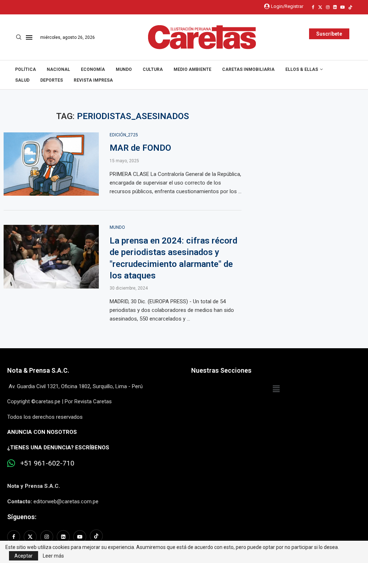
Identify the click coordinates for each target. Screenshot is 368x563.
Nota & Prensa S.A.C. (38, 370)
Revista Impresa (93, 80)
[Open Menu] (29, 37)
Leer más (53, 555)
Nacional (58, 69)
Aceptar (23, 556)
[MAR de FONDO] (51, 164)
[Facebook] (313, 7)
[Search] (18, 37)
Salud (22, 80)
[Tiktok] (350, 7)
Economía (93, 69)
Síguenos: (21, 517)
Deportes (51, 80)
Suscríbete (329, 34)
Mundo (124, 69)
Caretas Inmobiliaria (248, 69)
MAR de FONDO (140, 148)
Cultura (153, 69)
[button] (276, 389)
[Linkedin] (335, 7)
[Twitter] (320, 7)
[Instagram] (328, 7)
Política (25, 69)
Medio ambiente (192, 69)
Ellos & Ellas (301, 69)
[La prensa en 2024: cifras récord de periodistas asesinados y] (51, 257)
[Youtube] (342, 7)
